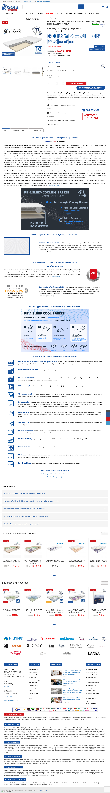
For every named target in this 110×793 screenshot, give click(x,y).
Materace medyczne (91, 695)
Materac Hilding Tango (45, 731)
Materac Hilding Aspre (85, 734)
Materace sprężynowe (91, 669)
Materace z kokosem (91, 690)
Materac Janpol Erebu (40, 745)
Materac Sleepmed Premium (27, 759)
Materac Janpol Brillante (48, 749)
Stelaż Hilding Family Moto (50, 736)
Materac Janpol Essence (76, 750)
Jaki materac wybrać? (14, 714)
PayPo (30, 690)
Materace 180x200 (36, 784)
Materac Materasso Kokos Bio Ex (55, 774)
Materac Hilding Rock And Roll (45, 729)
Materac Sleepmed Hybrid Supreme (79, 759)
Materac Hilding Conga (99, 731)
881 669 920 (92, 110)
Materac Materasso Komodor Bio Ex (93, 772)
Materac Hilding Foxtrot (17, 731)
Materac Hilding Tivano (36, 736)
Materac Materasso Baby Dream (45, 775)
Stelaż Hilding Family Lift (80, 736)
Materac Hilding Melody (85, 731)
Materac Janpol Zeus (24, 750)
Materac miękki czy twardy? (97, 717)
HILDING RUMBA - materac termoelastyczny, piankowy (98, 561)
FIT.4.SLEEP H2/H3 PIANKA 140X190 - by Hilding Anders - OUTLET (33, 611)
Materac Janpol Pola (12, 750)
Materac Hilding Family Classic (12, 729)
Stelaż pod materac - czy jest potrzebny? (78, 719)
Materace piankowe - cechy (50, 717)
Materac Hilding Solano (23, 736)
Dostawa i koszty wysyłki (35, 680)
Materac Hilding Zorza (10, 736)
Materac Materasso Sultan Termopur (55, 770)
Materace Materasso (13, 767)
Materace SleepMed (13, 756)
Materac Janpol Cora (85, 747)
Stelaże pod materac (91, 703)
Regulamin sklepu (33, 672)
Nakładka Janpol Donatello (61, 750)
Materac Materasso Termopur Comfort (34, 770)
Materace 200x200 (47, 784)
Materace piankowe (91, 680)
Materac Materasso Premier (52, 772)
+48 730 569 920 (8, 686)
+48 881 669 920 (28, 1)
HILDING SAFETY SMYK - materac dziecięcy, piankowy (55, 561)
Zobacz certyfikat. (55, 276)
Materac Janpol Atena (52, 745)
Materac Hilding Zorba (66, 728)
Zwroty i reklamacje (33, 685)
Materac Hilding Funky (85, 733)
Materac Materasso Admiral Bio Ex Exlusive (15, 774)
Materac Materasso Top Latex (72, 774)
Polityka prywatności (34, 669)
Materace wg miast (33, 701)
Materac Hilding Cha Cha (31, 731)
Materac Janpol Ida (48, 750)
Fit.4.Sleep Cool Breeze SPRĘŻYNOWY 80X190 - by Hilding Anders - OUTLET (76, 611)
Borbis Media (43, 790)
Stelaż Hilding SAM (36, 738)
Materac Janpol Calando (62, 749)
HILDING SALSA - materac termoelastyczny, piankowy (77, 561)
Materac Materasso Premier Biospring (34, 772)
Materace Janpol (12, 742)
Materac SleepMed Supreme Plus (38, 763)
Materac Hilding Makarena (94, 728)
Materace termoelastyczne (92, 682)
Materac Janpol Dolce (75, 749)
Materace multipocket (91, 674)
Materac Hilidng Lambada (72, 731)
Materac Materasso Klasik (73, 770)
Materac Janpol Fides (10, 749)
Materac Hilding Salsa (10, 728)
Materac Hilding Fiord (10, 734)
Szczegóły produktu (19, 130)
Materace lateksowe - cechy (65, 717)
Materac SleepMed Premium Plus (16, 761)
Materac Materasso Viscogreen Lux (13, 770)
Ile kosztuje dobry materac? (59, 719)
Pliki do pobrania (33, 695)
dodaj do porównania (97, 50)
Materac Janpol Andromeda (11, 745)
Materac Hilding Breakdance (61, 729)
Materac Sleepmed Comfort (11, 759)
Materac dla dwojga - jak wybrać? (42, 719)
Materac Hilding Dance (37, 733)
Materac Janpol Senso (89, 750)
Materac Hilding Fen (21, 734)
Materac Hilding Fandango (52, 728)
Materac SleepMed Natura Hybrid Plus (36, 761)
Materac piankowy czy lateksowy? (13, 717)
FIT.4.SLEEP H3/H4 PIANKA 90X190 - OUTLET (11, 610)
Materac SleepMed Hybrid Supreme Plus (18, 763)
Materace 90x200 (39, 783)
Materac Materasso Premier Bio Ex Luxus (91, 770)
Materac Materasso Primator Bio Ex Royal (71, 772)
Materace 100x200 (61, 783)
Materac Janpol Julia (73, 747)
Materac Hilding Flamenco (80, 728)
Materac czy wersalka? (10, 719)
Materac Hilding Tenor (60, 733)
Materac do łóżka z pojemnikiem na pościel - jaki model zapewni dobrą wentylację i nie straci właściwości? (72, 690)
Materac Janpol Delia (13, 747)
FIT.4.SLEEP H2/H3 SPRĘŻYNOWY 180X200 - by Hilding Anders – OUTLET (55, 611)
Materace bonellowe (91, 677)
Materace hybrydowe (91, 687)
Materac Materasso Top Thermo (90, 774)
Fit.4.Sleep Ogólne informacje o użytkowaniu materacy (55, 474)
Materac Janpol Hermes (26, 747)
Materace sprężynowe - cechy (82, 717)
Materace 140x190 (93, 783)
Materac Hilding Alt (49, 733)
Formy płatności (33, 682)
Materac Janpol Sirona (98, 747)
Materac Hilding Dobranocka (77, 729)
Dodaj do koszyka (76, 83)
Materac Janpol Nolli (89, 745)
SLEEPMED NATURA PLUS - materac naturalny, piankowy (11, 561)
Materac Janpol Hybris (88, 749)
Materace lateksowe (91, 685)
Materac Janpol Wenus (65, 745)
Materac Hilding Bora (72, 734)
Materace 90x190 (29, 783)
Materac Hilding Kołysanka (93, 729)
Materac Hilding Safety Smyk (29, 729)
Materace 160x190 (15, 784)
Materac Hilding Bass (72, 733)
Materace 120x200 (82, 783)
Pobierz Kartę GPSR (53, 185)
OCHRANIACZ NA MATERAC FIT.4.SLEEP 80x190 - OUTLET (98, 611)
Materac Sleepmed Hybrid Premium (60, 759)
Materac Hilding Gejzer (98, 733)
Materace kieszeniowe (91, 672)
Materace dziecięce (90, 698)
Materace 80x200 (19, 783)
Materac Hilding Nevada (47, 734)
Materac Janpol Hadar (22, 749)
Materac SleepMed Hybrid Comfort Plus (74, 761)
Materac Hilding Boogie (24, 733)
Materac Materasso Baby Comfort (26, 775)
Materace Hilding (12, 724)
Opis (5, 130)
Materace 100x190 (50, 783)
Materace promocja (33, 693)
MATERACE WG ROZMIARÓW (15, 780)
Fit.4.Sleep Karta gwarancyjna (55, 477)
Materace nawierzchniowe (92, 693)
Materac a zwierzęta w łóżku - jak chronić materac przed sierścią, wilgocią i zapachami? (72, 672)
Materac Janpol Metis (37, 750)
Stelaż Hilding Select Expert (23, 738)
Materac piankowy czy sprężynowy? (32, 717)
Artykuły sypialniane (91, 701)
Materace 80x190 (9, 783)
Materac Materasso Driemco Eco (37, 774)
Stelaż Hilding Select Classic (65, 736)
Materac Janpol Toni (39, 747)
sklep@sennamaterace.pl (43, 1)
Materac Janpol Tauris (35, 749)
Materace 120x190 (71, 783)
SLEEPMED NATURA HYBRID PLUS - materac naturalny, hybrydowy (33, 562)
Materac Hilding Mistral (34, 734)
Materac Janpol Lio (62, 747)
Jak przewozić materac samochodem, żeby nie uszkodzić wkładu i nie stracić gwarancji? (73, 681)
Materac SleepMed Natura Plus (55, 761)
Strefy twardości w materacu (25, 719)
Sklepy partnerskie (33, 674)
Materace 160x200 (26, 784)
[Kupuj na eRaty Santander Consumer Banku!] (54, 46)
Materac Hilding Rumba (23, 728)
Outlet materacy (33, 677)
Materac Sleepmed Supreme (42, 759)
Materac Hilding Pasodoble (37, 728)
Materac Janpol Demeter (26, 745)
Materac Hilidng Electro (58, 731)
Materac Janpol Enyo (78, 745)
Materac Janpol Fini (50, 747)
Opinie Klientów (36, 130)
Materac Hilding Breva (60, 734)
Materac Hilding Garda (98, 734)
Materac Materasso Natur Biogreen (13, 772)
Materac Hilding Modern (10, 733)
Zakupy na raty (32, 687)
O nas (30, 698)
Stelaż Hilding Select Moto (94, 736)
